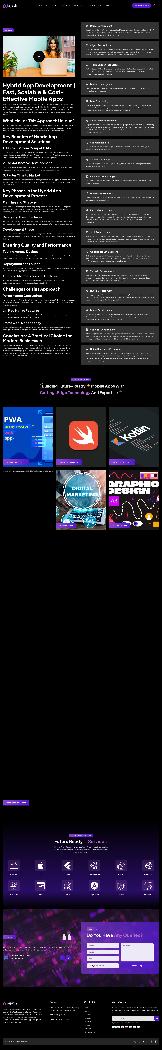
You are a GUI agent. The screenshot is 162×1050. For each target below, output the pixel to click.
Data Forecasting (99, 101)
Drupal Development (101, 25)
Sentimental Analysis (101, 159)
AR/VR (121, 874)
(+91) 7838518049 (62, 1019)
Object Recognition (100, 45)
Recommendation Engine (103, 176)
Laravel (121, 894)
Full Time (14, 894)
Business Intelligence (101, 84)
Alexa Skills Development (103, 120)
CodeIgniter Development (104, 251)
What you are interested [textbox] (97, 966)
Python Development (101, 210)
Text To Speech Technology (104, 64)
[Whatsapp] (151, 1042)
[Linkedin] (155, 1042)
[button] (62, 957)
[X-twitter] (147, 1042)
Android (14, 874)
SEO (68, 894)
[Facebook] (143, 1042)
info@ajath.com (60, 1015)
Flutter (67, 874)
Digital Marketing (66, 525)
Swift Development (100, 232)
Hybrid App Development (16, 462)
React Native (94, 874)
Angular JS (94, 894)
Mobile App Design (120, 525)
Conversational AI (99, 142)
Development (16, 195)
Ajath (12, 1042)
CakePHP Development (102, 329)
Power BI (148, 894)
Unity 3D (148, 874)
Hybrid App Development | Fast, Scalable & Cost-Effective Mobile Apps (39, 92)
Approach (50, 289)
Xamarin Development (102, 271)
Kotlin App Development (122, 462)
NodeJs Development (101, 193)
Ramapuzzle (20, 955)
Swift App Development (69, 462)
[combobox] (103, 965)
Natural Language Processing (105, 349)
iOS (40, 874)
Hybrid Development (101, 290)
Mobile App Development (16, 803)
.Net (41, 894)
